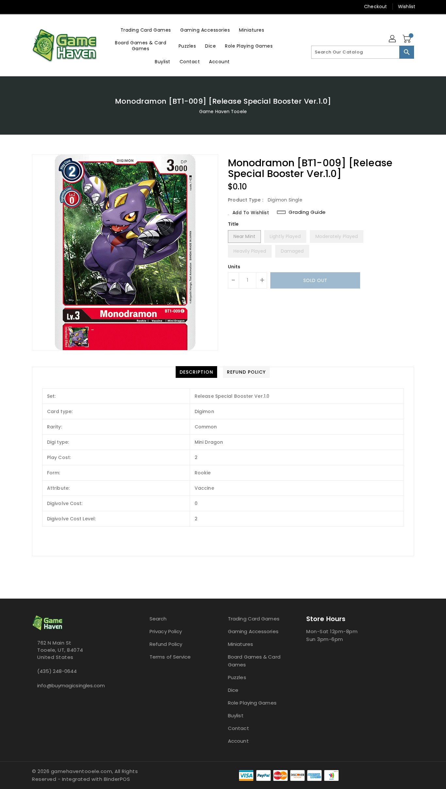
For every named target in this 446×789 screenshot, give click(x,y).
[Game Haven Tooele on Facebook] (23, 6)
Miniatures (240, 644)
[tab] (196, 372)
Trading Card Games (253, 618)
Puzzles (237, 677)
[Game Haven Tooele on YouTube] (48, 6)
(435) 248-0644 (57, 671)
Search (158, 618)
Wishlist (406, 6)
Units (234, 266)
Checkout (375, 6)
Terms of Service (170, 656)
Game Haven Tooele (223, 111)
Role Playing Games (252, 702)
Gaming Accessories (253, 631)
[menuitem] (146, 30)
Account (238, 740)
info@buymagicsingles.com (71, 685)
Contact (238, 728)
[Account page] (392, 39)
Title (233, 224)
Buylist (236, 715)
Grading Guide (307, 212)
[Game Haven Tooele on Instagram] (35, 6)
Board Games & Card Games (254, 660)
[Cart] (407, 39)
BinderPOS (117, 779)
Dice (233, 690)
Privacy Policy (166, 631)
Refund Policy (166, 644)
